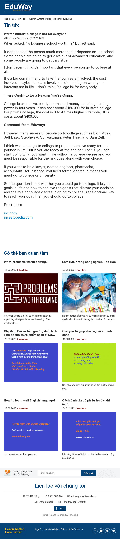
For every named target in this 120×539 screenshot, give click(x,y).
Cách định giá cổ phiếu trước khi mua (86, 402)
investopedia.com (18, 217)
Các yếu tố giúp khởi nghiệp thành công (87, 332)
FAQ (61, 508)
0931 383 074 (55, 496)
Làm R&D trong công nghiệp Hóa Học (89, 262)
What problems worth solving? (25, 262)
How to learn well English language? (29, 400)
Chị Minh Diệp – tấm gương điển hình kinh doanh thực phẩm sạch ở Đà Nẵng (30, 333)
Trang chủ (9, 19)
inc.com (10, 213)
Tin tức (21, 19)
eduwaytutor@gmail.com (84, 496)
